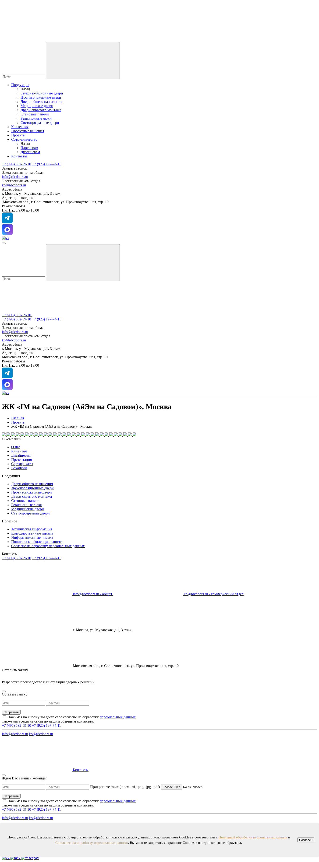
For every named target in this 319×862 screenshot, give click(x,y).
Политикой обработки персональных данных (253, 837)
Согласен (305, 840)
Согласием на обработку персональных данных (91, 843)
